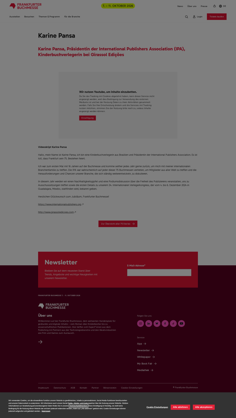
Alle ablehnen (180, 407)
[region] (118, 405)
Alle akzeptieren (203, 407)
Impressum (46, 411)
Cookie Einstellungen (157, 407)
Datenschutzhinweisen (78, 406)
